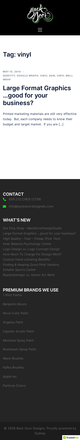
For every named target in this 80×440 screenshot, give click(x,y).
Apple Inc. (10, 376)
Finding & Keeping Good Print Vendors (31, 265)
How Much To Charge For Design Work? (32, 254)
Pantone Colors (14, 385)
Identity (9, 75)
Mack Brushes (13, 358)
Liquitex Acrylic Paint (18, 331)
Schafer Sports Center (19, 270)
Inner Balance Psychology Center (27, 244)
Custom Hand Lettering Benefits (26, 259)
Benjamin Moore (15, 304)
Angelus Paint (13, 322)
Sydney (40, 433)
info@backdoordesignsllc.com (31, 206)
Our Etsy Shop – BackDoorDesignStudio (32, 228)
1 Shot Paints (12, 295)
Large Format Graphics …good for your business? (37, 95)
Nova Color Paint (15, 313)
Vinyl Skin (47, 75)
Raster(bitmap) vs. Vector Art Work (29, 275)
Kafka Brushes (13, 367)
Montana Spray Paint (18, 340)
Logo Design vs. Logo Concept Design (31, 249)
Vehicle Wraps (27, 75)
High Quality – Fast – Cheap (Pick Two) (31, 238)
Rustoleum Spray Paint (19, 349)
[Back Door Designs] (40, 13)
